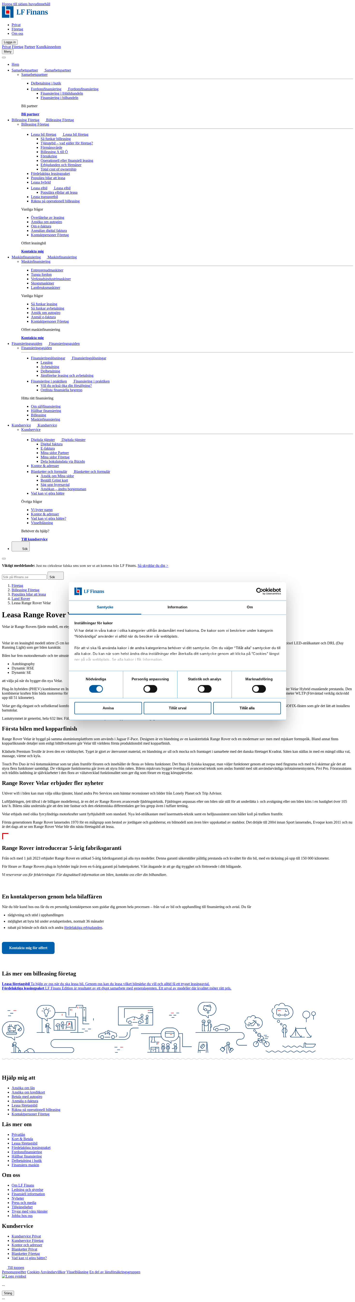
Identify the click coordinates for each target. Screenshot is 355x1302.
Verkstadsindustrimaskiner (51, 279)
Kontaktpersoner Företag (50, 235)
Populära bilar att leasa (48, 178)
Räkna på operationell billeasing (55, 201)
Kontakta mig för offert (28, 948)
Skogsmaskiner (42, 283)
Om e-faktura (41, 226)
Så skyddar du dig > (153, 565)
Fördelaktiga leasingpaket (50, 173)
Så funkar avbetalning (47, 308)
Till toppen (15, 1268)
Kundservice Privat (26, 1236)
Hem (15, 64)
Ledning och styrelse (27, 1190)
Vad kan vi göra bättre (47, 493)
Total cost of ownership (58, 169)
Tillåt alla (247, 708)
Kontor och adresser (27, 1245)
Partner (29, 47)
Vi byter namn (42, 510)
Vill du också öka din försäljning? (66, 386)
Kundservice (21, 425)
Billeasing (38, 415)
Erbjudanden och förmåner (61, 165)
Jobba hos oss (22, 1216)
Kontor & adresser (45, 466)
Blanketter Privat (24, 1249)
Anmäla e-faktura (25, 1101)
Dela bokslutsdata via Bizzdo (63, 461)
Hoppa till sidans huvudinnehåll (26, 4)
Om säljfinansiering (46, 406)
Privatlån (18, 1134)
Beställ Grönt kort (54, 480)
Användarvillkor (52, 1272)
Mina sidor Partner (55, 453)
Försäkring (49, 156)
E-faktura (48, 448)
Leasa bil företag (43, 134)
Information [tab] (177, 607)
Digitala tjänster (43, 440)
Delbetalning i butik (46, 83)
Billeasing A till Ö (54, 152)
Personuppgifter (14, 1272)
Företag (17, 29)
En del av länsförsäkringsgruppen (114, 1272)
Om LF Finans (23, 1185)
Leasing (47, 362)
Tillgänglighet (22, 1207)
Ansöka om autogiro (46, 222)
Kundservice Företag (27, 1240)
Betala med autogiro (27, 1097)
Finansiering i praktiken (49, 381)
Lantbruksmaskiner (45, 287)
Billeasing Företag (25, 120)
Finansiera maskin (25, 1165)
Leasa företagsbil (24, 1105)
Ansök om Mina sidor (57, 476)
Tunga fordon (41, 274)
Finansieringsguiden (27, 344)
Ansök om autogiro (45, 313)
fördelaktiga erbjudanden (83, 927)
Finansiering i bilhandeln (59, 98)
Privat (16, 25)
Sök (24, 549)
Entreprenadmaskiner (47, 270)
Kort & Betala (22, 1139)
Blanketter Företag (26, 1254)
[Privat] (25, 16)
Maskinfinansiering (26, 257)
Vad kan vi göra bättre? (48, 518)
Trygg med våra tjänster (30, 1211)
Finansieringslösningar (48, 358)
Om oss (17, 33)
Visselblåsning (42, 523)
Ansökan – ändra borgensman (63, 489)
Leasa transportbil (44, 197)
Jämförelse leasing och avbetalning (67, 375)
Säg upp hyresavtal (55, 485)
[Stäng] (4, 57)
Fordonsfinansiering (46, 89)
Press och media (24, 1203)
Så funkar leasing (44, 304)
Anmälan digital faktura (49, 230)
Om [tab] (250, 607)
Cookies (33, 1272)
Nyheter (18, 1198)
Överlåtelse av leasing (47, 217)
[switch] (150, 689)
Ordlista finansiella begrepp (61, 390)
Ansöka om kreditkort (28, 1092)
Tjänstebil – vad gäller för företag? (67, 143)
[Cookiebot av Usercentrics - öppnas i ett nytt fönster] (260, 591)
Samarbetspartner (25, 70)
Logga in (10, 42)
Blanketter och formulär (49, 472)
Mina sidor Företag (55, 457)
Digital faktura (52, 444)
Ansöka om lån (23, 1088)
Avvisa (108, 708)
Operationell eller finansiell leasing (67, 160)
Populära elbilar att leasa (59, 192)
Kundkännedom (48, 47)
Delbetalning (50, 371)
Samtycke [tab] (105, 607)
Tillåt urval (177, 708)
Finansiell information (28, 1194)
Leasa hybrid (41, 182)
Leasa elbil (39, 188)
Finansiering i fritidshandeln (62, 93)
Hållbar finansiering (46, 411)
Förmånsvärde (51, 147)
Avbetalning (50, 367)
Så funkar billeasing (56, 139)
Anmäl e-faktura (43, 317)
